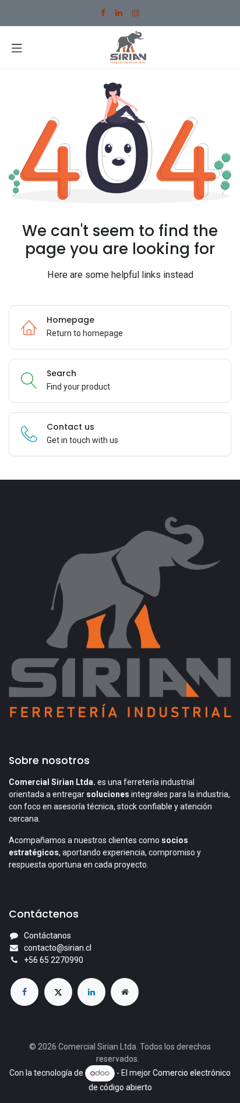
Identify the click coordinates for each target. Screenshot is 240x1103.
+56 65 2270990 (53, 960)
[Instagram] (136, 12)
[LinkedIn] (119, 12)
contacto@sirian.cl (57, 947)
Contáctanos (47, 935)
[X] (58, 992)
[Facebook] (103, 12)
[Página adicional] (125, 992)
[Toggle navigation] (17, 47)
